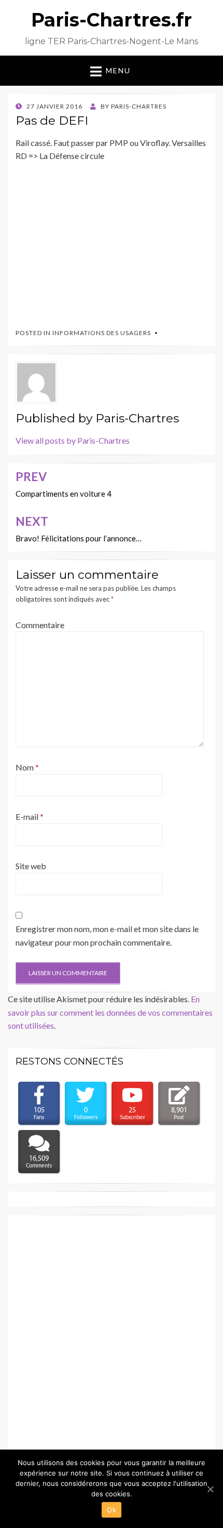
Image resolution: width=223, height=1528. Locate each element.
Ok (111, 1510)
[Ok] (210, 1489)
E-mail (30, 816)
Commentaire (40, 625)
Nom (27, 767)
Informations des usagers (101, 333)
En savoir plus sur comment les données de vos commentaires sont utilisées (110, 1012)
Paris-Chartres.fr (111, 19)
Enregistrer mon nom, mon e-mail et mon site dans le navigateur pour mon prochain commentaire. (107, 935)
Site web (31, 866)
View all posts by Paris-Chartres (73, 440)
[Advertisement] (93, 241)
